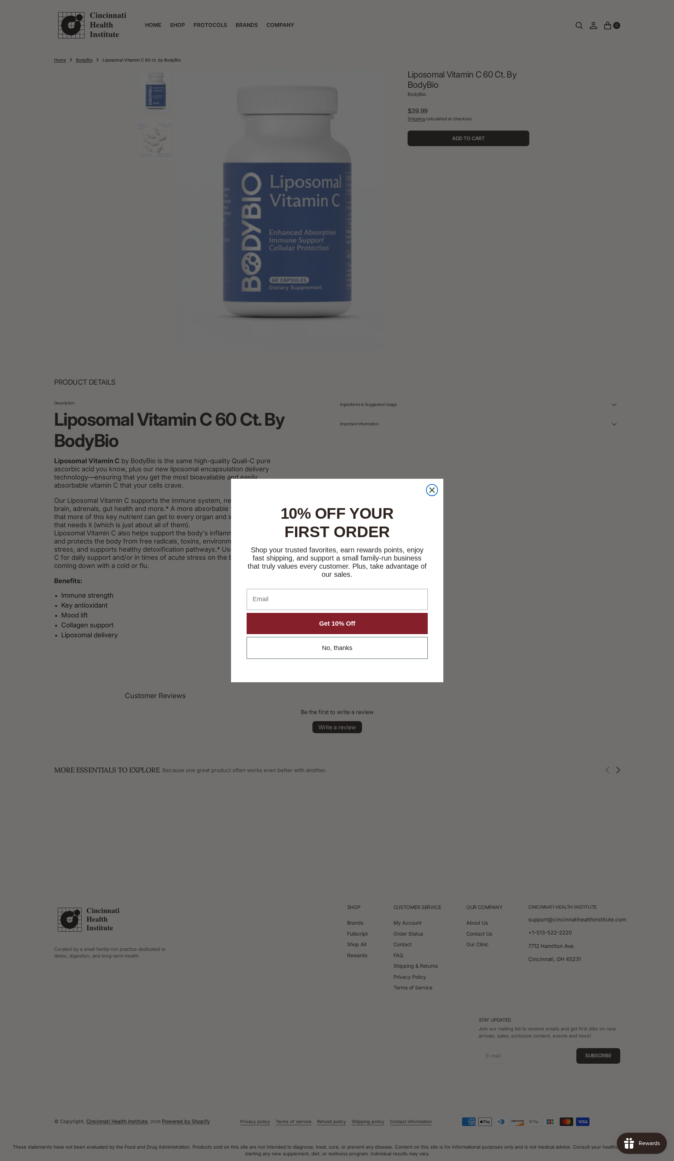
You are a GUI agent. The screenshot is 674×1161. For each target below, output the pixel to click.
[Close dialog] (432, 490)
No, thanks (337, 647)
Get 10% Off (337, 623)
